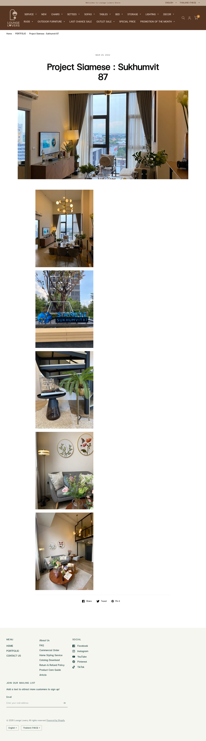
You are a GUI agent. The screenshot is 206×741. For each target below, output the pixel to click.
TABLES (103, 14)
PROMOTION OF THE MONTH (156, 21)
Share (89, 601)
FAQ (41, 645)
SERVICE (29, 14)
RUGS (27, 21)
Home (9, 33)
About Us (44, 640)
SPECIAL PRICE (127, 21)
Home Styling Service (50, 655)
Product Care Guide (50, 670)
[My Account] (189, 18)
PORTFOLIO (20, 33)
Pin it (117, 601)
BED (117, 14)
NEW (44, 14)
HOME (9, 646)
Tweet (104, 601)
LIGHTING (151, 14)
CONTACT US (13, 655)
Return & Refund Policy (51, 665)
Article (43, 675)
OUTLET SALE (104, 21)
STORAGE (132, 14)
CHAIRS (55, 14)
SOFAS (88, 14)
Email (9, 696)
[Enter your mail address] (64, 703)
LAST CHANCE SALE (81, 21)
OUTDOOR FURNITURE (50, 21)
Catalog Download (49, 660)
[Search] (183, 18)
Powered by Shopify (56, 720)
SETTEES (72, 14)
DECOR (167, 14)
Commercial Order (49, 650)
